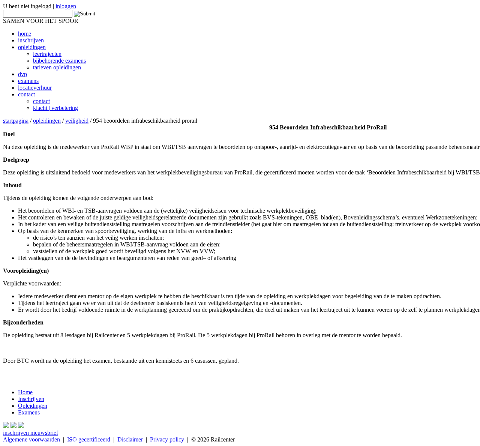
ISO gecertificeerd (88, 439)
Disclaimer (130, 439)
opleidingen (47, 120)
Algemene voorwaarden (31, 439)
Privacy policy (167, 439)
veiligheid (76, 120)
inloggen (66, 6)
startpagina (15, 120)
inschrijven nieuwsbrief (30, 432)
